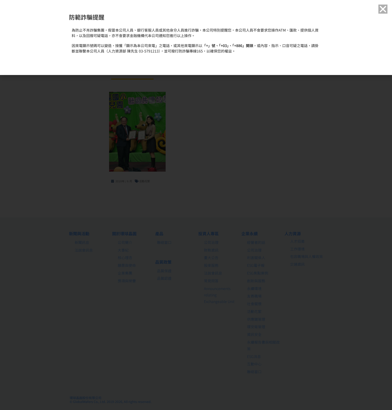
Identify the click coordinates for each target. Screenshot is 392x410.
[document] (196, 205)
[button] (382, 9)
